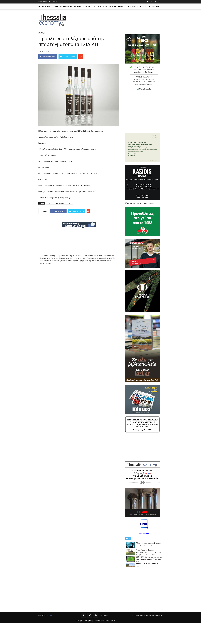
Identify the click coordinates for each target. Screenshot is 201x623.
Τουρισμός (96, 7)
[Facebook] (83, 615)
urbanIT (49, 615)
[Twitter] (89, 615)
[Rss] (96, 615)
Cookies (112, 621)
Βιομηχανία (47, 7)
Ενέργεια (86, 7)
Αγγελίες (143, 7)
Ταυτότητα (78, 621)
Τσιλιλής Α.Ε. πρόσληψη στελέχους (59, 203)
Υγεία (105, 7)
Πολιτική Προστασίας (101, 621)
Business (77, 7)
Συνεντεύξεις (132, 7)
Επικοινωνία (104, 615)
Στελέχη (41, 33)
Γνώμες (121, 7)
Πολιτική (112, 7)
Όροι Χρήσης (88, 621)
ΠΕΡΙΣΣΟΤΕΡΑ (154, 7)
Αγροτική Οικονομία (63, 7)
